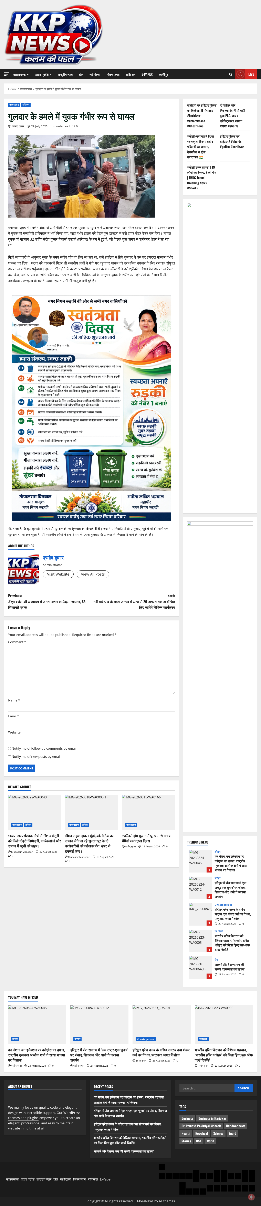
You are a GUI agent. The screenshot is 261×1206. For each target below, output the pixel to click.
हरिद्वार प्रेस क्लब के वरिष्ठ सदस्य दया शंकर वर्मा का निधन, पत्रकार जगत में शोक (200, 914)
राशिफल (130, 74)
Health (185, 1133)
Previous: (46, 601)
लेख (216, 960)
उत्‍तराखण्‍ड (19, 74)
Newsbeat (201, 1133)
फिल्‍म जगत (113, 74)
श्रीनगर (26, 104)
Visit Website (58, 574)
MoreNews (145, 1201)
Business (187, 1118)
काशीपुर (163, 74)
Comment (17, 642)
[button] (6, 74)
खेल (81, 74)
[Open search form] (230, 74)
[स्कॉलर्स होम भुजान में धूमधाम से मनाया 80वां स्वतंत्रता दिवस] (148, 812)
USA (198, 1140)
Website (14, 732)
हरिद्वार (28, 825)
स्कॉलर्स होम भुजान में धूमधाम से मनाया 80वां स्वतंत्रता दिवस (146, 838)
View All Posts (93, 574)
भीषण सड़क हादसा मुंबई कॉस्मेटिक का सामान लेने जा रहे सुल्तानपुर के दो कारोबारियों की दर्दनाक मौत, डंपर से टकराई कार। (89, 843)
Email (13, 716)
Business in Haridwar (212, 1118)
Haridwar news (235, 1125)
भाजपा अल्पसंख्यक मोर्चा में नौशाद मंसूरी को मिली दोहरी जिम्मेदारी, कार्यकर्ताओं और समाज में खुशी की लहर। (34, 840)
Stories (186, 1140)
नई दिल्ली (95, 74)
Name (14, 700)
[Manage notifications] (251, 1197)
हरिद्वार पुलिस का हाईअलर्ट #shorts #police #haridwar (232, 141)
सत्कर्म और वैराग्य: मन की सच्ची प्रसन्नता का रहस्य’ (200, 967)
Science (218, 1133)
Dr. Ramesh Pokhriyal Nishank (201, 1125)
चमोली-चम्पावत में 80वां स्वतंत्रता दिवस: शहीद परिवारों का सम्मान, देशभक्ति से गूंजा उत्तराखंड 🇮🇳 (200, 146)
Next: (134, 601)
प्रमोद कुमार (18, 126)
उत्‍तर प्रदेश (42, 74)
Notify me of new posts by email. (36, 756)
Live (251, 74)
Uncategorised (223, 905)
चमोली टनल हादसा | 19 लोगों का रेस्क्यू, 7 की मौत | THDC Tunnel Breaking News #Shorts (201, 177)
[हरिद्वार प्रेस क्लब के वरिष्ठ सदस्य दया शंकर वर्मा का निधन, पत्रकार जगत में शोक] (162, 1024)
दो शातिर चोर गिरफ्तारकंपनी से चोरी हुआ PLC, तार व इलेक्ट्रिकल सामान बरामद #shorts (232, 115)
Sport (232, 1133)
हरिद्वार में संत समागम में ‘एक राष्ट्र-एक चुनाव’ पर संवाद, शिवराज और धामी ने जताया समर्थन (200, 888)
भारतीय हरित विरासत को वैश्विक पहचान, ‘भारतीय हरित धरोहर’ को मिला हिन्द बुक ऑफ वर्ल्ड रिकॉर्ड (200, 941)
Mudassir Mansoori (22, 852)
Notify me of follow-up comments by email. (44, 748)
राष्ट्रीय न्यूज (65, 74)
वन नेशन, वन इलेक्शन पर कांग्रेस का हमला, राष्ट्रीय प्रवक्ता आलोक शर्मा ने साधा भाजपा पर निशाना (200, 861)
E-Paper (147, 74)
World (210, 1140)
